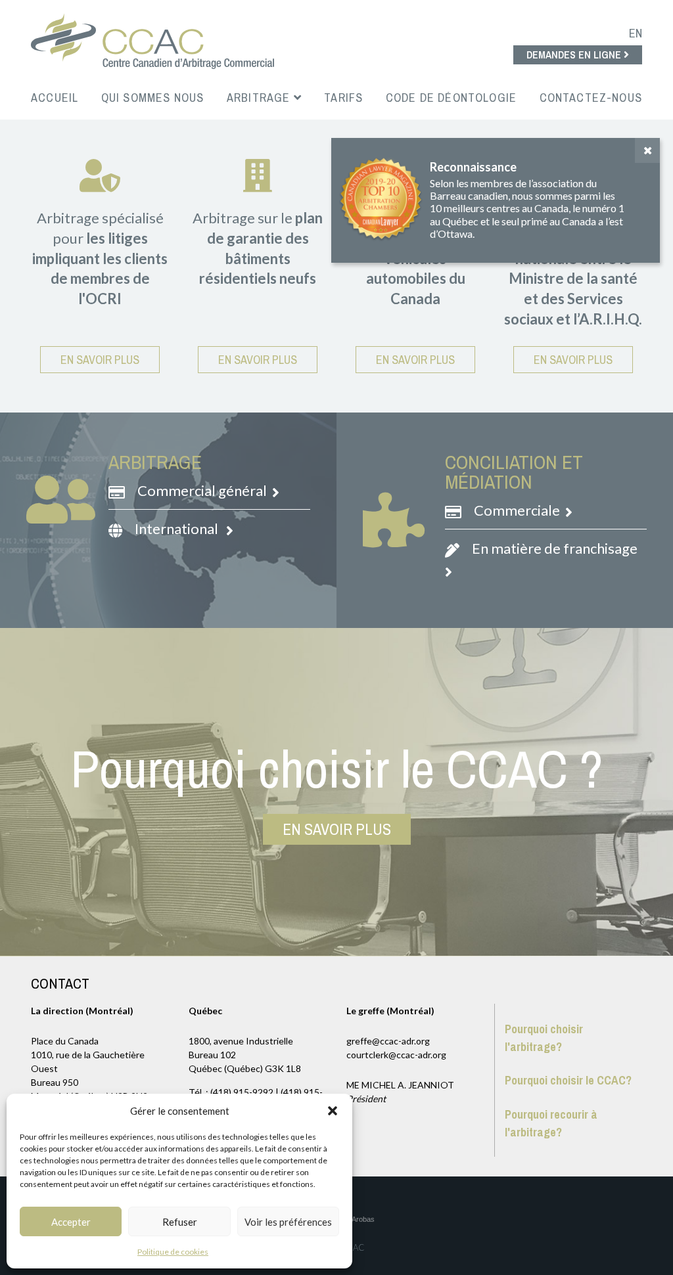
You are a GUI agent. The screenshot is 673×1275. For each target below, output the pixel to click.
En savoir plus (99, 359)
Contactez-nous (591, 97)
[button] (332, 1110)
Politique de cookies (172, 1252)
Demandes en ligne (575, 54)
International (179, 528)
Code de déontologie (451, 97)
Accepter (71, 1222)
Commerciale (518, 510)
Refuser (179, 1222)
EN (635, 33)
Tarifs (343, 97)
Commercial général (203, 490)
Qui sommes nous (152, 97)
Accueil (54, 97)
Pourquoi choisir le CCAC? (568, 1080)
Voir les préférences (288, 1222)
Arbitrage (260, 97)
